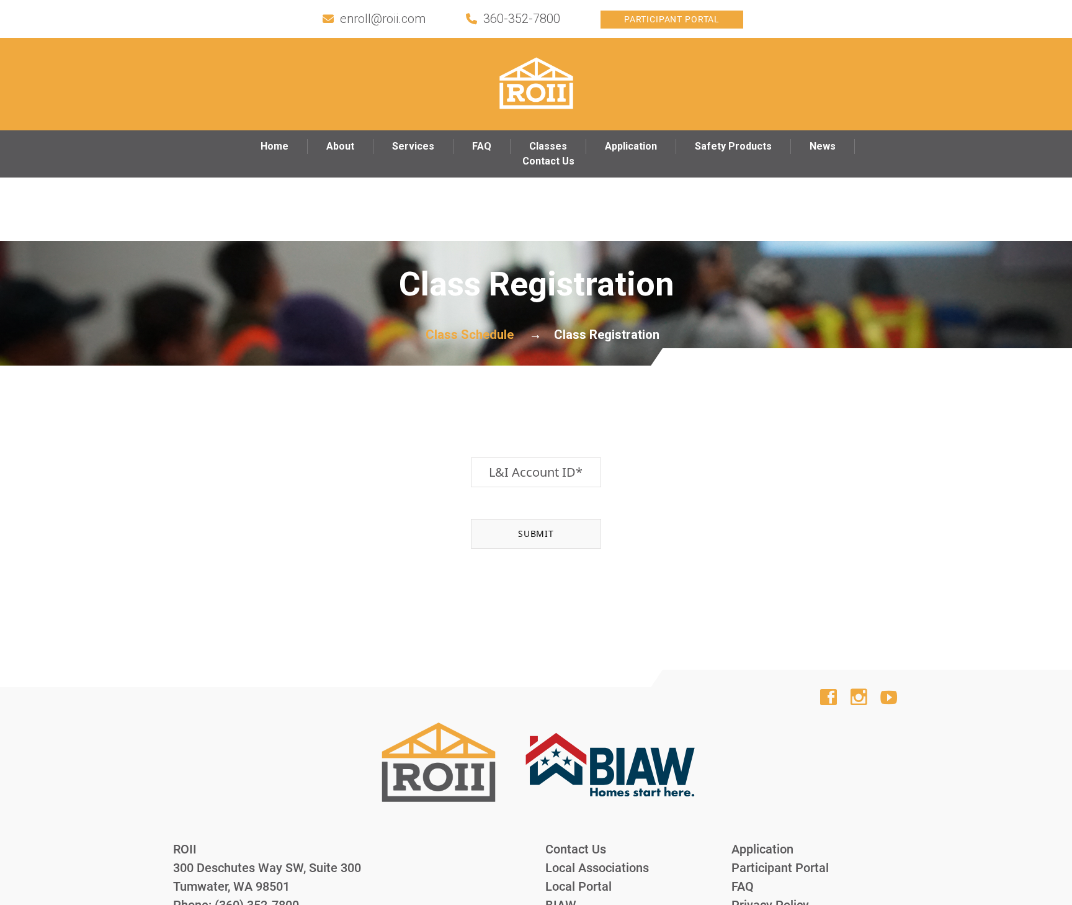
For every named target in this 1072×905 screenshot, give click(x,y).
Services (413, 146)
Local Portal (578, 886)
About (340, 146)
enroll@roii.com (383, 18)
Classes (548, 146)
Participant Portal (672, 19)
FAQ (481, 146)
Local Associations (597, 867)
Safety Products (733, 146)
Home (274, 146)
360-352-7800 (521, 18)
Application (631, 146)
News (823, 146)
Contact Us (548, 161)
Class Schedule (470, 334)
